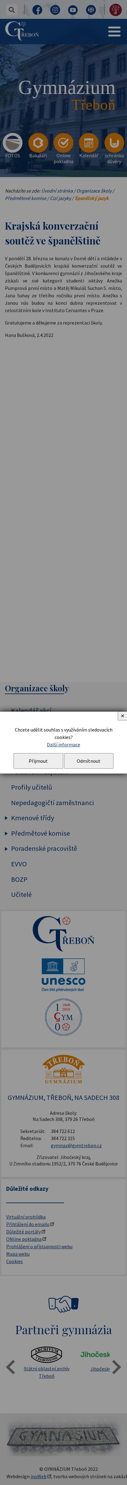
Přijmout (38, 761)
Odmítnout (88, 761)
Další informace (63, 744)
